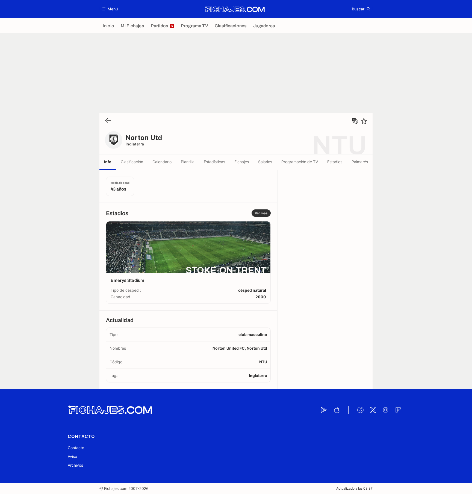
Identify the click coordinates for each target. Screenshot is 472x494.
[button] (110, 8)
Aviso (72, 456)
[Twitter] (373, 410)
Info (107, 161)
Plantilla (187, 161)
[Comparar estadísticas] (355, 121)
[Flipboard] (398, 410)
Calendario (162, 161)
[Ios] (336, 410)
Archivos (75, 465)
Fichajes (241, 161)
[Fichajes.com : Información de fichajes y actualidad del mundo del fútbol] (235, 9)
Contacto (76, 447)
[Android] (324, 410)
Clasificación (132, 161)
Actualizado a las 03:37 (354, 488)
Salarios (265, 161)
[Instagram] (385, 410)
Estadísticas (214, 161)
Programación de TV (299, 161)
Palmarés (360, 161)
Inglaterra (135, 144)
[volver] (108, 121)
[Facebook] (360, 410)
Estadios (334, 161)
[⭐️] (364, 121)
